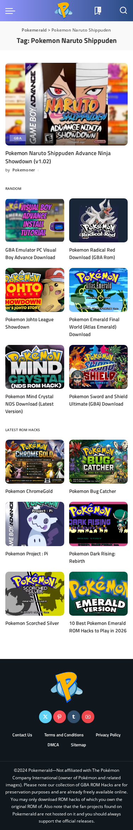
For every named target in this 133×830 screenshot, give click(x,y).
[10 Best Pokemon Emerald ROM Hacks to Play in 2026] (98, 594)
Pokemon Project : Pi (26, 553)
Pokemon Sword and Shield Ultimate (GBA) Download (98, 399)
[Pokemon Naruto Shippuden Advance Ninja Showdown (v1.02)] (66, 104)
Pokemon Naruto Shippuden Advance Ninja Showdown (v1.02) (58, 157)
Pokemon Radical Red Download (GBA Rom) (92, 253)
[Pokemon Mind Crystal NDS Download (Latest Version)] (34, 367)
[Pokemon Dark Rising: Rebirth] (98, 524)
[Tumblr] (73, 716)
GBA (18, 138)
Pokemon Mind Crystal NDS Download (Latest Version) (29, 403)
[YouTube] (88, 716)
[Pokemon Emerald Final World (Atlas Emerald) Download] (98, 290)
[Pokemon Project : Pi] (34, 524)
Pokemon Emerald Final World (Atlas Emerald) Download (94, 326)
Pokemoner (23, 169)
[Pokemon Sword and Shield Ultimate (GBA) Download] (98, 367)
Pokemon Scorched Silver (32, 623)
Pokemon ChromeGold (29, 491)
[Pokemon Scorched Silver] (34, 594)
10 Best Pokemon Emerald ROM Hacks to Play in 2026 (98, 626)
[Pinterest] (59, 716)
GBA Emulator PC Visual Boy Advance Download (30, 253)
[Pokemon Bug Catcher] (98, 462)
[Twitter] (45, 716)
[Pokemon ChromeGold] (34, 462)
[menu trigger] (12, 10)
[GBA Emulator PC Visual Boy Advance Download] (34, 220)
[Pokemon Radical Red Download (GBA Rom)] (98, 220)
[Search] (123, 10)
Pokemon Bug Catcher (92, 491)
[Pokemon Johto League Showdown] (34, 290)
